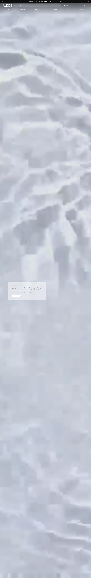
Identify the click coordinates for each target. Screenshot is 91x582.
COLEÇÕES (8, 9)
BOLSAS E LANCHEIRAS (53, 9)
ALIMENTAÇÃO (37, 9)
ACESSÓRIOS (68, 9)
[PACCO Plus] (85, 5)
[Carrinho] (87, 5)
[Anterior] (2, 1)
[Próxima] (88, 1)
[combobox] (35, 5)
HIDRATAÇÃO (22, 9)
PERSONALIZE (82, 9)
